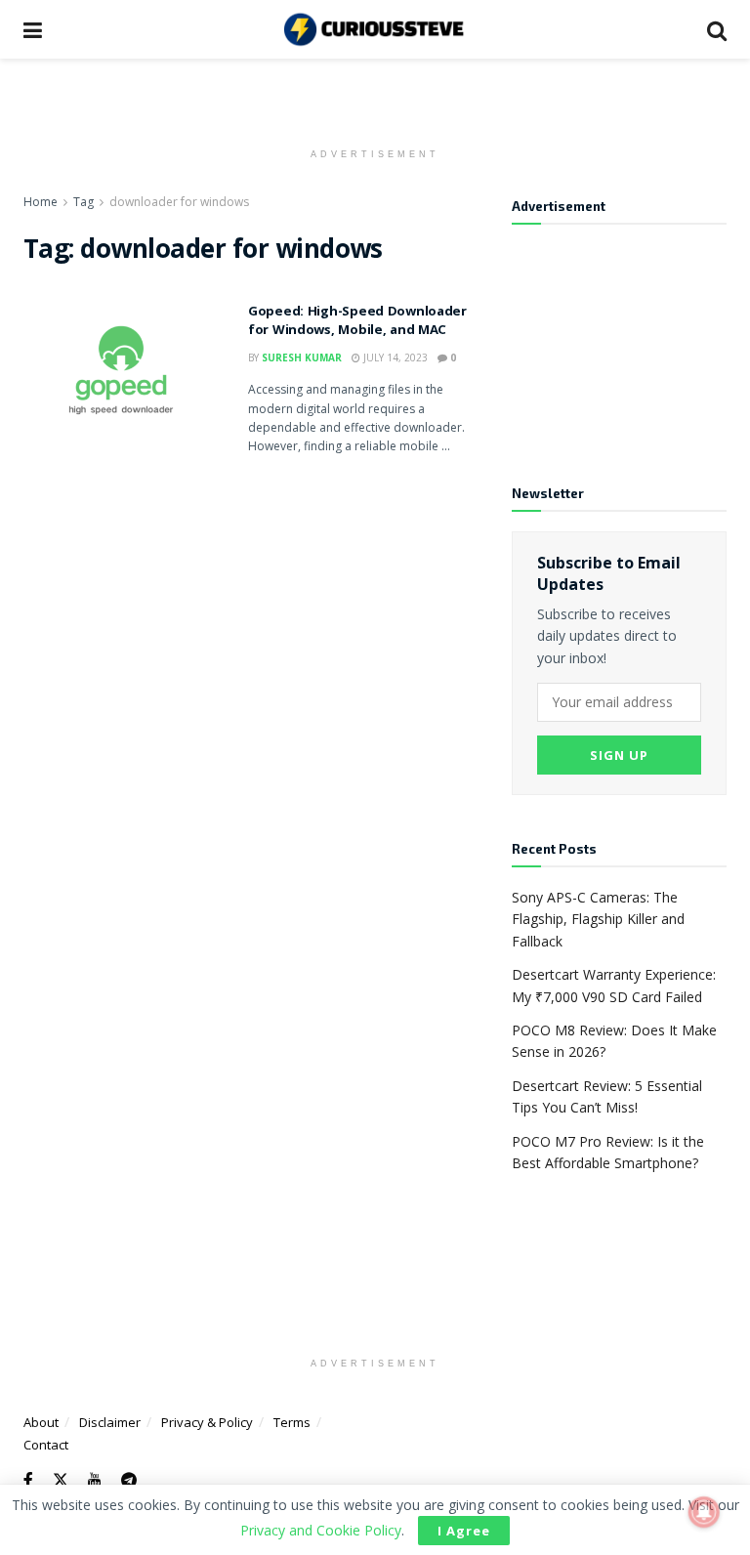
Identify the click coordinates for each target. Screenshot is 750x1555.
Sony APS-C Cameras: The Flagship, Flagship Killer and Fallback (598, 919)
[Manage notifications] (704, 1512)
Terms (292, 1422)
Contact (45, 1444)
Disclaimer (110, 1422)
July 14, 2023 (394, 357)
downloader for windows (179, 201)
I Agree (464, 1530)
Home (40, 201)
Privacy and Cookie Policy (320, 1530)
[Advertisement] (619, 342)
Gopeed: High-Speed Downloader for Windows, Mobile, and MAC (357, 322)
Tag (83, 201)
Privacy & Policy (207, 1422)
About (41, 1422)
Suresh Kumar (302, 357)
